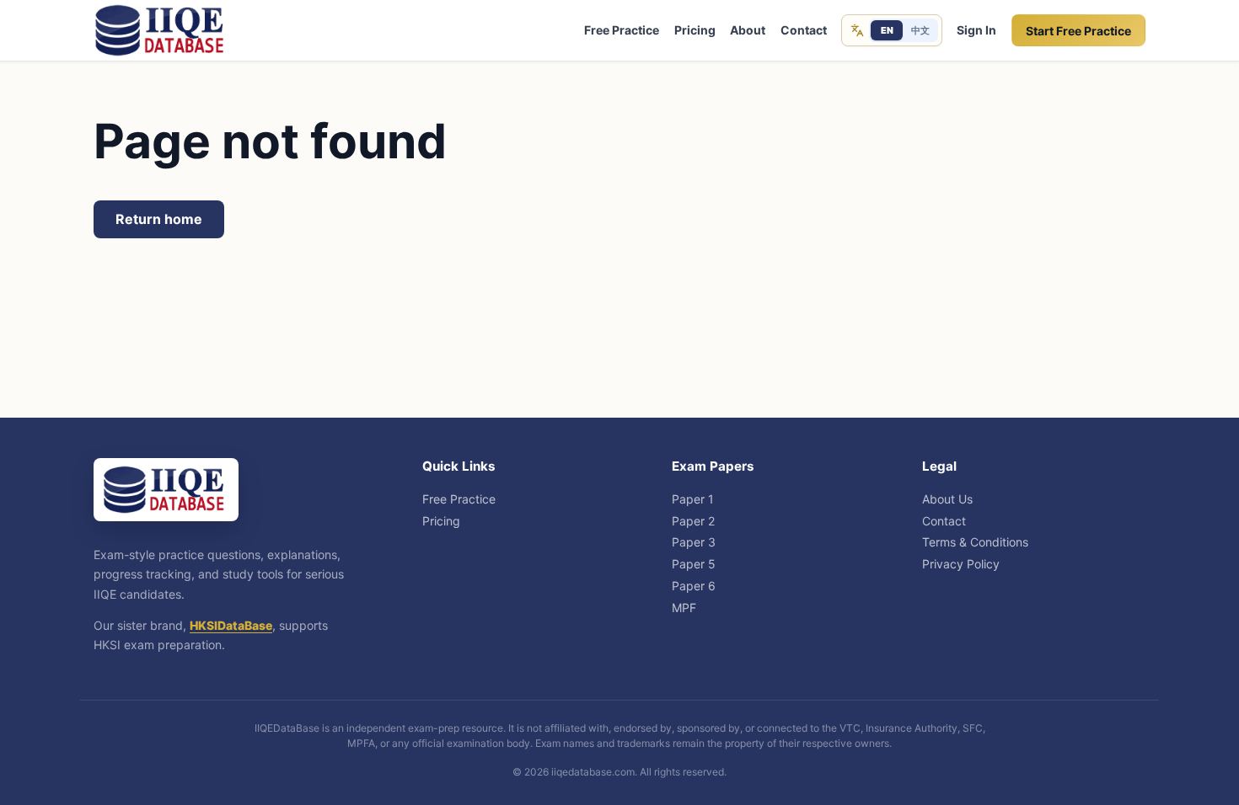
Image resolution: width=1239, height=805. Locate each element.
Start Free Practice (1078, 31)
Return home (158, 219)
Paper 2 (693, 521)
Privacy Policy (961, 564)
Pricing (695, 30)
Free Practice (621, 30)
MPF (684, 607)
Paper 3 (694, 542)
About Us (947, 499)
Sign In (976, 30)
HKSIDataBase (231, 625)
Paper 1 (693, 499)
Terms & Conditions (975, 542)
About (747, 30)
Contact (803, 30)
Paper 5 (694, 564)
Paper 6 (694, 585)
